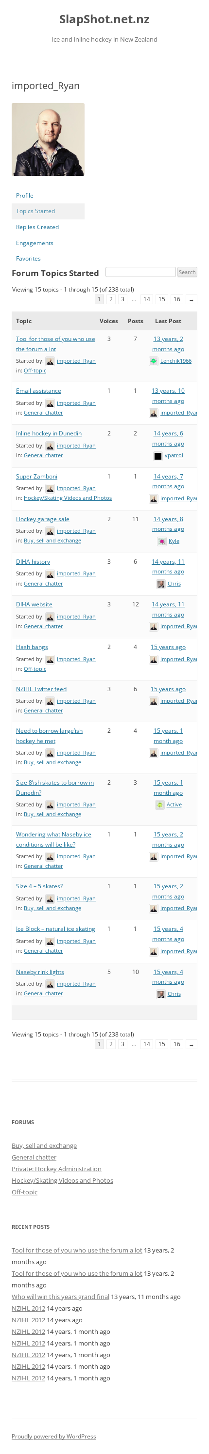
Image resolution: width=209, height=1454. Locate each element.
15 (161, 299)
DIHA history (33, 561)
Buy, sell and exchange (52, 540)
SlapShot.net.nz (104, 19)
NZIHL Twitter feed (41, 689)
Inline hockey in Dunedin (49, 433)
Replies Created (37, 227)
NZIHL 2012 (28, 1308)
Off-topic (35, 370)
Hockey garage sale (43, 519)
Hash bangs (32, 647)
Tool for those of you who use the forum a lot (77, 1250)
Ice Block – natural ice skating (55, 929)
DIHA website (34, 604)
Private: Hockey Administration (57, 1168)
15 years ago (168, 647)
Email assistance (38, 391)
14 (146, 299)
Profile (25, 195)
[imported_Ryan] (48, 183)
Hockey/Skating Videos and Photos (68, 497)
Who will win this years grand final (60, 1296)
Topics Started (35, 211)
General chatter (43, 412)
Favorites (28, 258)
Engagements (34, 243)
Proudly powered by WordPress (54, 1436)
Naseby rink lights (40, 972)
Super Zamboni (36, 476)
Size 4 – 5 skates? (39, 886)
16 (177, 299)
